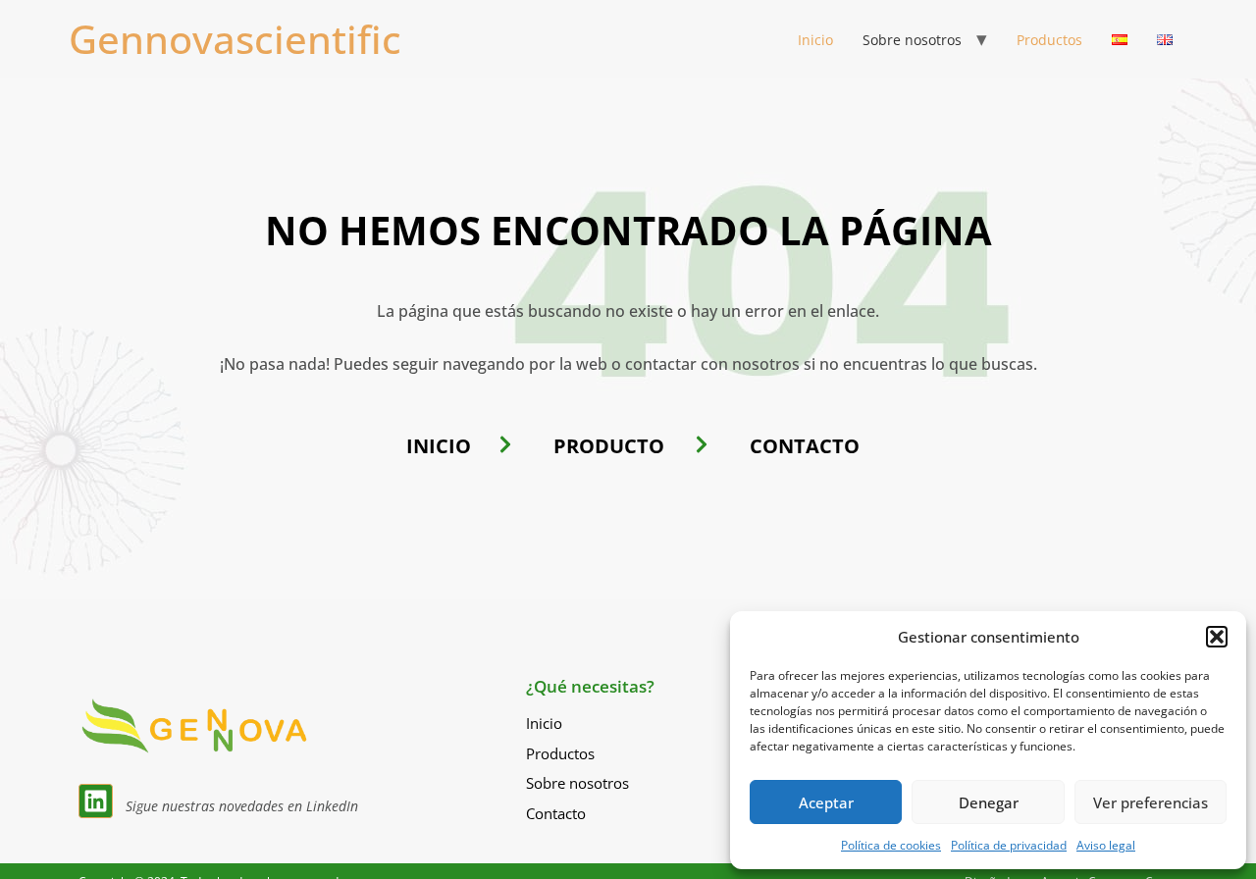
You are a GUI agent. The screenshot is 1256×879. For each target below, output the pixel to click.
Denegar (989, 802)
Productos (1049, 39)
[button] (1217, 636)
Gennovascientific (235, 39)
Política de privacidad (1009, 845)
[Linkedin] (95, 801)
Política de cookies (891, 845)
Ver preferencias (1150, 802)
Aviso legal (1105, 845)
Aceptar (826, 802)
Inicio (815, 39)
